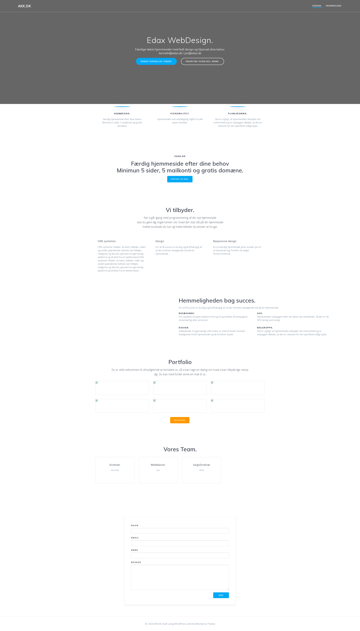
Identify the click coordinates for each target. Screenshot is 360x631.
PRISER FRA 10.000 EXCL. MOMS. (202, 61)
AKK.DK (24, 6)
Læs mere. (122, 384)
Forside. (317, 5)
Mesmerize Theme (205, 623)
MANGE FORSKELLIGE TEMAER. (156, 61)
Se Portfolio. (180, 420)
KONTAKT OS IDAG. (180, 179)
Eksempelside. (334, 5)
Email (135, 538)
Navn (135, 525)
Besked (136, 562)
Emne (134, 550)
